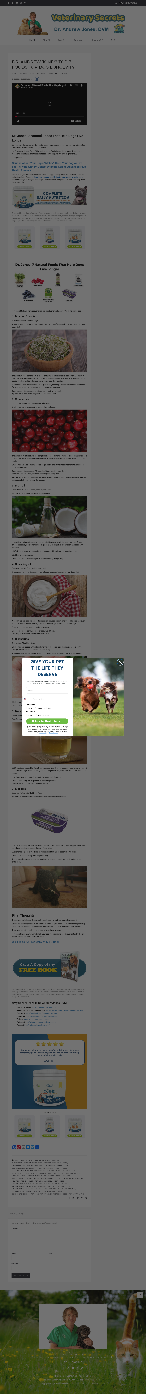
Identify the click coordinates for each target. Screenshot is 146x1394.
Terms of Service (53, 733)
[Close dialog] (120, 662)
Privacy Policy (43, 733)
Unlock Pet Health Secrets (47, 721)
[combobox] (26, 699)
